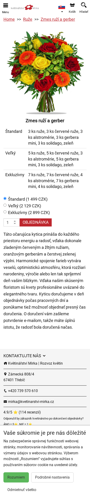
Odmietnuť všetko (21, 490)
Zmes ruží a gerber (58, 19)
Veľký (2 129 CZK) (24, 205)
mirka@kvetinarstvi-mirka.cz (30, 401)
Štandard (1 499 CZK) (28, 199)
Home (9, 19)
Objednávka (36, 222)
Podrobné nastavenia (52, 477)
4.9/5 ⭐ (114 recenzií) (22, 412)
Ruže (27, 19)
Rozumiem (16, 477)
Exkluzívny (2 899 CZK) (29, 212)
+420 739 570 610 (22, 391)
